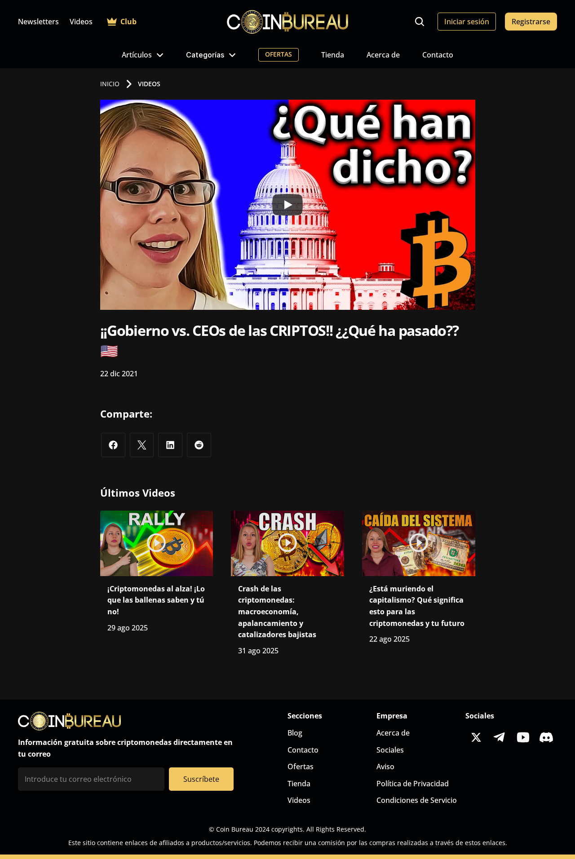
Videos (81, 21)
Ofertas (301, 766)
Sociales (390, 750)
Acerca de (383, 55)
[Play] (287, 205)
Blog (295, 733)
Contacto (437, 55)
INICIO (109, 83)
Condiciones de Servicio (416, 800)
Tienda (332, 55)
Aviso (385, 766)
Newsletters (38, 21)
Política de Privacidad (412, 784)
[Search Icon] (420, 22)
